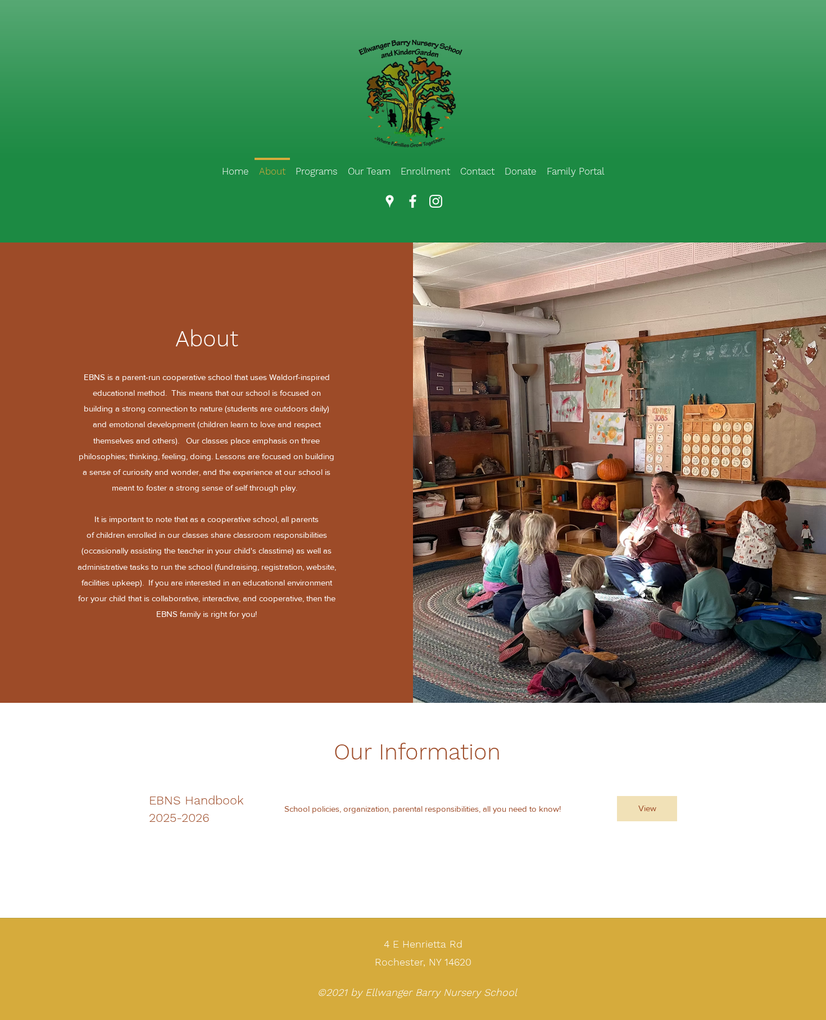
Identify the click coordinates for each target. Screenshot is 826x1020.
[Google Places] (389, 201)
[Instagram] (435, 201)
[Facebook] (412, 201)
